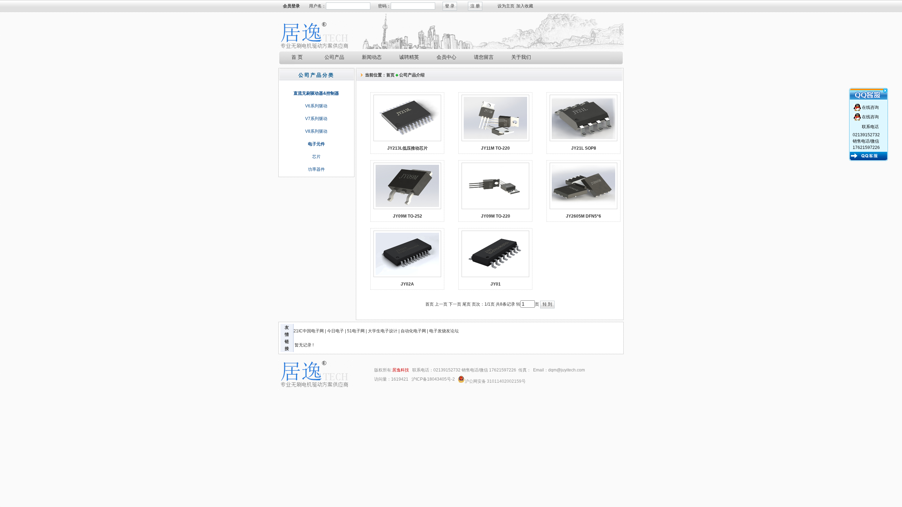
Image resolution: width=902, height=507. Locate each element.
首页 (390, 75)
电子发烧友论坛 (444, 330)
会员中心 (446, 57)
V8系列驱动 (316, 131)
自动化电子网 (413, 330)
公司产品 (334, 57)
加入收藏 (524, 6)
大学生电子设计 (382, 330)
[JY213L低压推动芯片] (407, 139)
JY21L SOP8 (583, 148)
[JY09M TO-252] (407, 207)
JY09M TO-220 (495, 216)
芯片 (316, 156)
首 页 (297, 57)
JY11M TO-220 (495, 148)
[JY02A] (407, 275)
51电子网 (356, 330)
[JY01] (495, 275)
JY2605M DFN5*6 (583, 216)
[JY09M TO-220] (495, 207)
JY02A (407, 284)
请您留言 (484, 57)
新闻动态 (372, 57)
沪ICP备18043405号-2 (433, 379)
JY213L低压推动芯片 (407, 148)
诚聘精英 (409, 57)
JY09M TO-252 (407, 216)
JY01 (495, 284)
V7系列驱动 (316, 118)
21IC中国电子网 (309, 330)
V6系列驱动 (316, 106)
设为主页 (506, 6)
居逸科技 (400, 370)
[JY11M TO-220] (495, 139)
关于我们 (521, 57)
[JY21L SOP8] (583, 139)
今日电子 (335, 330)
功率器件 (316, 169)
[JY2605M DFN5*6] (583, 207)
